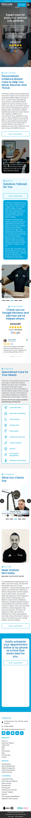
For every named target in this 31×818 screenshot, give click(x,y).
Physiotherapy (6, 764)
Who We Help (6, 755)
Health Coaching (7, 772)
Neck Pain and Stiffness (18, 413)
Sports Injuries (14, 419)
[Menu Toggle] (28, 4)
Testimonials (5, 745)
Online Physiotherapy (8, 770)
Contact (4, 757)
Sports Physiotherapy (8, 766)
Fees (3, 749)
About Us (4, 741)
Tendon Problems (15, 443)
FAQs (3, 753)
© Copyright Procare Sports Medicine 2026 (15, 814)
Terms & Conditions (19, 816)
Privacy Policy (11, 816)
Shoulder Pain (14, 425)
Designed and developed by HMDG (15, 812)
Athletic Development (8, 768)
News (3, 747)
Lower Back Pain (15, 407)
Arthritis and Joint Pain (17, 437)
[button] (2, 281)
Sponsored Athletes (8, 743)
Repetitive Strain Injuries (18, 460)
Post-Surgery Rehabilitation (14, 454)
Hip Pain (12, 449)
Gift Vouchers (6, 751)
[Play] (15, 501)
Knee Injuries (14, 431)
